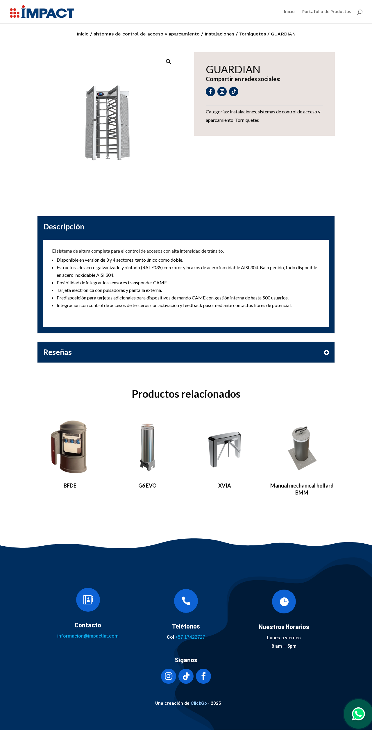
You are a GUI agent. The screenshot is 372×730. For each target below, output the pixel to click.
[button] (168, 61)
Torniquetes (252, 34)
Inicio (289, 12)
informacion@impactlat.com (88, 636)
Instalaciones (219, 34)
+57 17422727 (190, 637)
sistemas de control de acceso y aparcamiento (147, 34)
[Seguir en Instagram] (222, 91)
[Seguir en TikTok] (233, 91)
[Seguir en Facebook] (210, 91)
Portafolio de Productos (326, 12)
